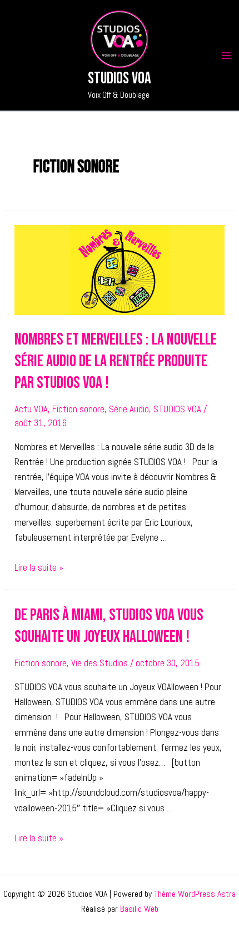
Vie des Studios (99, 663)
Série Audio (129, 409)
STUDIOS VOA (177, 409)
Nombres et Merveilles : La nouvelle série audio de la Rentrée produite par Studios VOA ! (115, 361)
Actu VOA (31, 409)
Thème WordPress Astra (195, 894)
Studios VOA (119, 78)
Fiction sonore (78, 409)
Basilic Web (139, 909)
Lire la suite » (38, 567)
